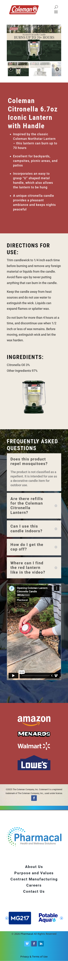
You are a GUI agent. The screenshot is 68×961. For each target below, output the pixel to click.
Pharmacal (27, 933)
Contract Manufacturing (34, 879)
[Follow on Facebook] (34, 798)
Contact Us (34, 891)
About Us (34, 867)
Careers (34, 885)
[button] (10, 43)
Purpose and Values (34, 873)
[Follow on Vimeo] (27, 943)
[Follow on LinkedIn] (41, 943)
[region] (34, 51)
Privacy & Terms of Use (34, 956)
